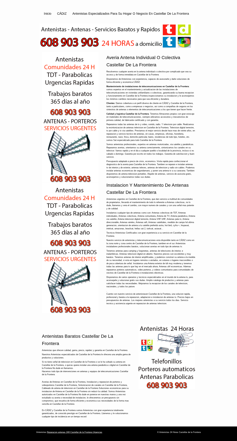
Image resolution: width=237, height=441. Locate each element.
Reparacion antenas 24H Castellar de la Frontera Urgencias (74, 432)
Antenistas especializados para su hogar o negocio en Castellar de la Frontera (130, 13)
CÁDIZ (62, 13)
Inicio (47, 13)
